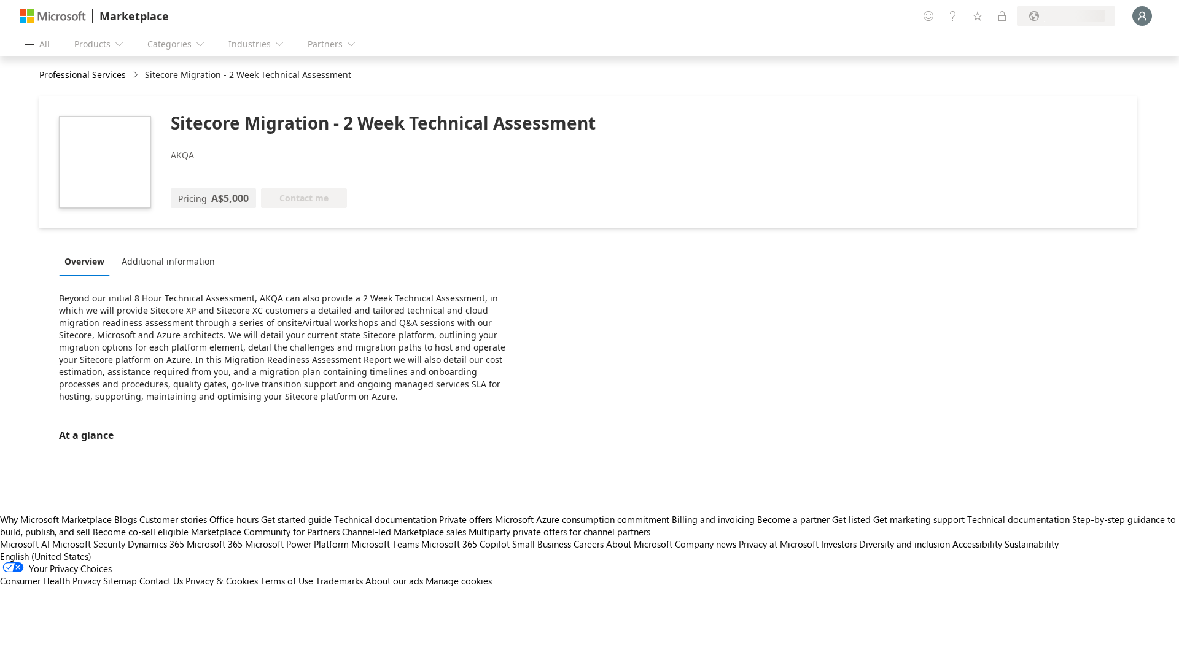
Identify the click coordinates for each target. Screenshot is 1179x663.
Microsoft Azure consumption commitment (583, 519)
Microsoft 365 (215, 544)
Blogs (125, 519)
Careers (589, 544)
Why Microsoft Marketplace (56, 519)
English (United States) (45, 556)
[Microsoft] (53, 16)
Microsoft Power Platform (297, 544)
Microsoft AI (25, 544)
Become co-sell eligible (141, 531)
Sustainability (1032, 544)
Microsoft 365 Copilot (465, 544)
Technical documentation (385, 519)
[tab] (87, 260)
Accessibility (977, 544)
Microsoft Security (88, 544)
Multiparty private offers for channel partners (559, 531)
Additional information (168, 261)
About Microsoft (639, 544)
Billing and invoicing (713, 519)
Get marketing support (919, 519)
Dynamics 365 (156, 544)
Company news (705, 544)
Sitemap (120, 581)
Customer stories (173, 519)
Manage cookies (459, 581)
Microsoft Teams (385, 544)
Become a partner (793, 519)
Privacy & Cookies (221, 581)
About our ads (394, 581)
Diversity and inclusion (904, 544)
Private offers (465, 519)
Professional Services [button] (82, 74)
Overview (84, 261)
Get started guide (296, 519)
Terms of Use (286, 581)
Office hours (234, 519)
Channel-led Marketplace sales (404, 531)
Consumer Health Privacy (50, 581)
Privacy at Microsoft (779, 544)
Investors (839, 544)
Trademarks (339, 581)
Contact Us (161, 581)
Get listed (851, 519)
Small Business (541, 544)
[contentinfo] (136, 75)
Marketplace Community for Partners (265, 531)
